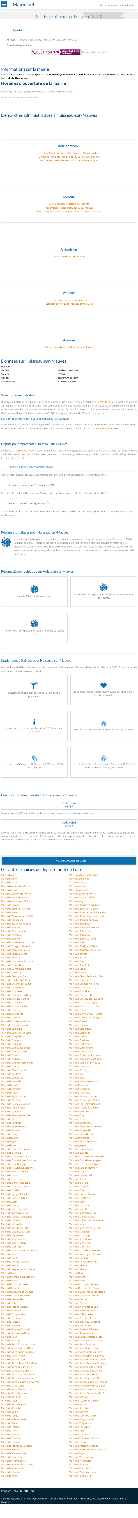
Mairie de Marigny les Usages (16, 1216)
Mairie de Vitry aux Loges (82, 1472)
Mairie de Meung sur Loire (15, 1227)
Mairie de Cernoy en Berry (15, 976)
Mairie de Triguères (11, 1442)
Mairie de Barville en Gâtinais (84, 904)
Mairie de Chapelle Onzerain (16, 1156)
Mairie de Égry (76, 1077)
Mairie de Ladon (9, 1175)
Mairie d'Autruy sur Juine (14, 897)
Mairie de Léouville (79, 1186)
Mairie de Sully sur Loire (13, 1419)
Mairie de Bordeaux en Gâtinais (17, 942)
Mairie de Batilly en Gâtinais (15, 908)
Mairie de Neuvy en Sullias (83, 1261)
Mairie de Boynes (78, 953)
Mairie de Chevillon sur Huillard (85, 1013)
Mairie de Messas (78, 1224)
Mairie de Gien (8, 1119)
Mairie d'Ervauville (78, 1085)
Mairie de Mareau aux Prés (83, 1212)
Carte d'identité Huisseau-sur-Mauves (69, 203)
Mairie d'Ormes (9, 1280)
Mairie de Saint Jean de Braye (16, 1366)
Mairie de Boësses (10, 927)
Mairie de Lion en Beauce (82, 1194)
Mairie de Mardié (78, 1209)
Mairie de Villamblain (12, 1457)
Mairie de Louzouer (79, 1205)
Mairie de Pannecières (12, 1299)
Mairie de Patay (9, 1303)
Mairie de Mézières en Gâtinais (85, 1227)
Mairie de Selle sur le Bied (14, 1171)
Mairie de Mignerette (12, 1235)
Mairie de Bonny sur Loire (82, 938)
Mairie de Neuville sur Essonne (17, 1167)
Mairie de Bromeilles (12, 965)
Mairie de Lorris (77, 1201)
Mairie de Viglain (77, 1453)
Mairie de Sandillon (11, 1396)
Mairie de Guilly (9, 1134)
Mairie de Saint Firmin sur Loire (85, 1351)
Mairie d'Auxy (76, 901)
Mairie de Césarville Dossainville (86, 976)
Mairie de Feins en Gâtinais (83, 1096)
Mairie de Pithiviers (11, 1310)
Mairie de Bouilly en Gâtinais (84, 946)
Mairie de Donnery (79, 1070)
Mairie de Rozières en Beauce (16, 1333)
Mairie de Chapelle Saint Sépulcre (18, 1160)
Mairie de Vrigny (9, 1475)
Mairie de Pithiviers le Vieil (82, 1310)
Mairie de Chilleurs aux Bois (15, 1021)
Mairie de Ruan (9, 1336)
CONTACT (6, 1491)
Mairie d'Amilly (9, 878)
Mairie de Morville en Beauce (84, 1250)
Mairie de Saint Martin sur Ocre (85, 1378)
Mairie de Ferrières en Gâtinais (85, 1100)
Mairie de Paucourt (79, 1303)
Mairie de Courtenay (80, 1051)
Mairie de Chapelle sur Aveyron (85, 1160)
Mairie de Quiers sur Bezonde (84, 1321)
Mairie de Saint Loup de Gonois (85, 1370)
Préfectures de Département (95, 1498)
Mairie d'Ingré (8, 1141)
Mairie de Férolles (10, 1100)
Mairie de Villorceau (79, 1468)
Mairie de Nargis (9, 1257)
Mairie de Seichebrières (13, 1404)
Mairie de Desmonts (79, 1066)
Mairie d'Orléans (77, 1276)
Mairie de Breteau (10, 957)
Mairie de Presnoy (10, 1318)
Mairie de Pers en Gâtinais (15, 1306)
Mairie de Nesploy (78, 1257)
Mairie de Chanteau (79, 987)
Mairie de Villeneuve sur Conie (17, 1464)
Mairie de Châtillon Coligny (83, 1002)
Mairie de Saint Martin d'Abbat (17, 1378)
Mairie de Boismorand (81, 931)
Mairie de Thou (9, 1430)
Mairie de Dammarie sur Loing (17, 1062)
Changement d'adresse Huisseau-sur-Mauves (69, 347)
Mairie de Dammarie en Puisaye (86, 1058)
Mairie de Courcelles (79, 1043)
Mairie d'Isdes (8, 1145)
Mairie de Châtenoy (11, 1002)
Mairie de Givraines (11, 1122)
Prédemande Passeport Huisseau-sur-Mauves (69, 207)
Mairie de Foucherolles (13, 1107)
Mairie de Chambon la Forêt (84, 983)
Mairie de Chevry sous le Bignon (86, 1017)
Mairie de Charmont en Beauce (17, 995)
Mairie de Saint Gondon (13, 1359)
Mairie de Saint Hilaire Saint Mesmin (20, 1363)
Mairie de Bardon (78, 1179)
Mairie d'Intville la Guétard (83, 1141)
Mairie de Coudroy (11, 1040)
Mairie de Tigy (76, 1430)
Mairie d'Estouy (9, 1092)
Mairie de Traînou (10, 1438)
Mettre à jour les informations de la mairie (19, 97)
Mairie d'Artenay (78, 882)
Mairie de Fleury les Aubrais (15, 1103)
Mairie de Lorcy (9, 1201)
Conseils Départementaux (63, 1498)
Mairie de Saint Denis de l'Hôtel (17, 1348)
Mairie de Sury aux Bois (81, 1419)
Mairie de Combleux (11, 1028)
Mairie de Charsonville (81, 995)
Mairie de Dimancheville (13, 1070)
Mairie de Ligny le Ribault (14, 1194)
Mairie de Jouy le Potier (81, 1149)
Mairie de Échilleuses (12, 1077)
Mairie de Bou (76, 942)
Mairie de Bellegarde (80, 923)
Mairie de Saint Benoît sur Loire (85, 1340)
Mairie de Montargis (79, 1235)
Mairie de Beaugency (12, 919)
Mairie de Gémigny (79, 1111)
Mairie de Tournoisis (80, 1434)
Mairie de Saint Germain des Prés (86, 1355)
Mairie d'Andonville (79, 878)
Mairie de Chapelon (79, 991)
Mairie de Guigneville (80, 1130)
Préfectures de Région (35, 1498)
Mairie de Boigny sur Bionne (84, 927)
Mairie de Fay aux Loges (14, 1096)
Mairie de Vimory (10, 1472)
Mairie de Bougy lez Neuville (16, 946)
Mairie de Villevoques (12, 1468)
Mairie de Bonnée (10, 938)
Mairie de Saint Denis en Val (83, 1348)
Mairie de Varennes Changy (83, 1445)
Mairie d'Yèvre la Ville (80, 1475)
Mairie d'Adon (8, 875)
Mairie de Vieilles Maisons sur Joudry (88, 1449)
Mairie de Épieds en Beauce (83, 1081)
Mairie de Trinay (77, 1442)
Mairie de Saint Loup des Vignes (18, 1374)
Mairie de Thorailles (79, 1426)
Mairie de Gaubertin (11, 1111)
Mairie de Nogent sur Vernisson (18, 1269)
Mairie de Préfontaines (81, 1314)
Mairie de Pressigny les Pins (83, 1318)
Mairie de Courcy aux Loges (15, 1047)
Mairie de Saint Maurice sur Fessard (88, 1381)
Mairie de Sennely (10, 1408)
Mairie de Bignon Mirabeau (15, 1182)
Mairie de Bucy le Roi (80, 965)
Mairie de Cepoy (77, 968)
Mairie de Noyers (78, 1269)
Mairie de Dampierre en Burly (84, 1062)
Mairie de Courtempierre (14, 1051)
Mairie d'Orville (77, 1280)
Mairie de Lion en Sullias (14, 1197)
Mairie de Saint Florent (13, 1355)
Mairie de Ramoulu (11, 1325)
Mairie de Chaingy (78, 980)
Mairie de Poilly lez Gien (13, 1314)
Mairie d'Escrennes (11, 1088)
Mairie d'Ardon (9, 882)
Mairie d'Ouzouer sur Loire (15, 1295)
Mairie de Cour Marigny (13, 1164)
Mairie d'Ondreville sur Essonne (18, 1276)
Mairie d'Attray (9, 889)
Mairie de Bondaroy (79, 934)
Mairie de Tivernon (11, 1434)
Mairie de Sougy (9, 1415)
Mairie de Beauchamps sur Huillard (87, 916)
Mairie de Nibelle (78, 1265)
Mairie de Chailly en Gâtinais (16, 980)
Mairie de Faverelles (79, 1092)
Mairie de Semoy (78, 1404)
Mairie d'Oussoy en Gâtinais (84, 1284)
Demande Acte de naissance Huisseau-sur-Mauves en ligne (69, 153)
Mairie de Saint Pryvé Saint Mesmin (88, 1389)
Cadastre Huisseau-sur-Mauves (69, 256)
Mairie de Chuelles (78, 1021)
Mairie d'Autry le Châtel (81, 897)
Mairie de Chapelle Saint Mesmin (86, 1156)
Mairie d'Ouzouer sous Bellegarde (87, 1291)
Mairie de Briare (77, 957)
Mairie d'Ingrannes (79, 1137)
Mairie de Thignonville (80, 1423)
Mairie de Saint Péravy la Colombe (87, 1385)
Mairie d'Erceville (10, 1085)
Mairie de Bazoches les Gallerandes (87, 912)
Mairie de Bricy (77, 961)
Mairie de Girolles (78, 1119)
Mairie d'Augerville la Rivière (16, 893)
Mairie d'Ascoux (77, 886)
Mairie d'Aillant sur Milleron (83, 875)
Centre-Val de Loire (102, 401)
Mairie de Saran (9, 1400)
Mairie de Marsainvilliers (82, 1216)
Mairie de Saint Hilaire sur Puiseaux (87, 1363)
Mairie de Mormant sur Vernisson (19, 1250)
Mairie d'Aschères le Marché (16, 886)
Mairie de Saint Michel (12, 1385)
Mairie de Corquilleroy (13, 1036)
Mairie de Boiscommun (13, 931)
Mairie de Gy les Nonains (82, 1134)
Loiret (71, 401)
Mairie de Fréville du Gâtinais (84, 1107)
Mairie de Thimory (10, 1426)
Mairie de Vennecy (11, 1449)
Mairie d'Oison (9, 1273)
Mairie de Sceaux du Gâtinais (84, 1400)
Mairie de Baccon (10, 904)
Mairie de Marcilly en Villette (16, 1209)
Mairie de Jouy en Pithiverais (16, 1149)
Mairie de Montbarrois (13, 1239)
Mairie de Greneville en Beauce (85, 1126)
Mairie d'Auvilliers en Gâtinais (16, 901)
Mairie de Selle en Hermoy (83, 1167)
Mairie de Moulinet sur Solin (16, 1186)
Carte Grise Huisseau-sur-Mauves (69, 300)
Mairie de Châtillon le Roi (14, 1006)
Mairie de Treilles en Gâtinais (84, 1438)
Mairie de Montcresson (13, 1242)
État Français (119, 1498)
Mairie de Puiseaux (11, 1321)
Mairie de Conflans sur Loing (16, 1032)
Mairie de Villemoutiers (13, 1460)
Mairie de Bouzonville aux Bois (85, 949)
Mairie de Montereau (80, 1242)
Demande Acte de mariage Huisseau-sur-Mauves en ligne (69, 156)
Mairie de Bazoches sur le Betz (17, 916)
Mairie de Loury (9, 1205)
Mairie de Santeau (78, 1396)
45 (87, 424)
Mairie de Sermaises (79, 1408)
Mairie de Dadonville (12, 1058)
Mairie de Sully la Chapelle (82, 1415)
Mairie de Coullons (79, 1040)
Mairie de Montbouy (80, 1239)
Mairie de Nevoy (10, 1265)
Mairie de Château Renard (15, 998)
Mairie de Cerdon (78, 972)
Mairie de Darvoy (10, 1066)
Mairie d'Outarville (11, 1288)
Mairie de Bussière (78, 1152)
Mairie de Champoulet (13, 987)
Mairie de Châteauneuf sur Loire (86, 998)
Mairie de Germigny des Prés (16, 1115)
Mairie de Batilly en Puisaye (83, 908)
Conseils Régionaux (11, 1498)
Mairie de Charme (78, 1182)
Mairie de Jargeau (78, 1145)
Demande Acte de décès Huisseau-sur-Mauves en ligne (69, 160)
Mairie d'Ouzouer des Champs (17, 1291)
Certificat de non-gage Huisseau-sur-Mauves (69, 303)
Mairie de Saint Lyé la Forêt (83, 1374)
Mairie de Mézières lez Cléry (15, 1231)
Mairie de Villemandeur (81, 1457)
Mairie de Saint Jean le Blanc (16, 1370)
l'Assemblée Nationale (26, 450)
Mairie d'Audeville (78, 889)
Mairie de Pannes (78, 1299)
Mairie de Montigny (11, 1246)
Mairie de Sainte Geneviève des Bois (88, 1393)
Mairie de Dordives (11, 1073)
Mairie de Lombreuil (79, 1197)
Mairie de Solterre (78, 1411)
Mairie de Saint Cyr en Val (82, 1344)
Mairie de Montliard (79, 1246)
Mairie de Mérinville (11, 1224)
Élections (6, 1502)
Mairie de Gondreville (80, 1122)
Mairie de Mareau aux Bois (15, 1212)
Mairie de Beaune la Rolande (16, 923)
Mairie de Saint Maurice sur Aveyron (20, 1381)
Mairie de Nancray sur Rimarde (85, 1254)
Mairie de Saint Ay (10, 1340)
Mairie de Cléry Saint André (15, 1025)
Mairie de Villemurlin (80, 1460)
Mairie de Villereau (79, 1464)
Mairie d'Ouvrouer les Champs (85, 1288)
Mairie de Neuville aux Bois (15, 1261)
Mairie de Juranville (11, 1152)
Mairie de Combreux (80, 1028)
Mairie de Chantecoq (12, 991)
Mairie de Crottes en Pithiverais (85, 1055)
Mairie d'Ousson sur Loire (14, 1284)
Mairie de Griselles (10, 1130)
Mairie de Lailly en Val (80, 1175)
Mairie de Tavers (9, 1423)
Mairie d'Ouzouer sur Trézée (84, 1295)
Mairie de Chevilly (10, 1017)
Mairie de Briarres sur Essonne (17, 961)
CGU (33, 1491)
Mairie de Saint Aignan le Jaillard (86, 1336)
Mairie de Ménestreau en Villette (86, 1220)
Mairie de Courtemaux (81, 1047)
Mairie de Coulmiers (11, 1043)
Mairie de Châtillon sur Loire (84, 1006)
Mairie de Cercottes (11, 972)
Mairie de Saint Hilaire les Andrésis (87, 1359)
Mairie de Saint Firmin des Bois (17, 1351)
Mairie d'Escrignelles (79, 1088)
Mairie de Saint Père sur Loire (16, 1389)
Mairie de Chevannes (12, 1013)
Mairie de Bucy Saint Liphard (16, 968)
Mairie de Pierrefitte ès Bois (83, 1306)
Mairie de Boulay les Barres (15, 949)
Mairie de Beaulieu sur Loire (83, 919)
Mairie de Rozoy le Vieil (81, 1333)
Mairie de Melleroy (11, 1220)
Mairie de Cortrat (78, 1036)
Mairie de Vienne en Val (13, 1453)
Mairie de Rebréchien (80, 1325)
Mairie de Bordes (10, 1190)
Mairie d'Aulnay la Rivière (82, 893)
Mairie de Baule (9, 912)
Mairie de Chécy (77, 1010)
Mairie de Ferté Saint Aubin (83, 1164)
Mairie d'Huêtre (9, 1137)
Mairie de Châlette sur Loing (16, 983)
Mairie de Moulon (10, 1254)
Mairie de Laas (76, 1171)
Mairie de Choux (77, 1190)
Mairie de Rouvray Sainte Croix (17, 1329)
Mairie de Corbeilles (79, 1032)
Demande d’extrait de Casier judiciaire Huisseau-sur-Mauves (69, 211)
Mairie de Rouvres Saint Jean (84, 1329)
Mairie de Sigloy (9, 1411)
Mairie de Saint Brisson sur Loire (18, 1344)
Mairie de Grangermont (13, 1126)
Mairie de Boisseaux (11, 934)
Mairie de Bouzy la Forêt (14, 953)
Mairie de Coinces (78, 1025)
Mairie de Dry (76, 1073)
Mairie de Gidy (76, 1115)
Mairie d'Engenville (11, 1081)
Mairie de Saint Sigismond (15, 1393)
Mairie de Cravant (10, 1055)
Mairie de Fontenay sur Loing (84, 1103)
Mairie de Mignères (79, 1231)
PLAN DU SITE (21, 1491)
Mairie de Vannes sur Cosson (16, 1445)
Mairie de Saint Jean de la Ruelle (85, 1366)
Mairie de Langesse (11, 1179)
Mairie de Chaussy (10, 1010)
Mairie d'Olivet (76, 1273)
